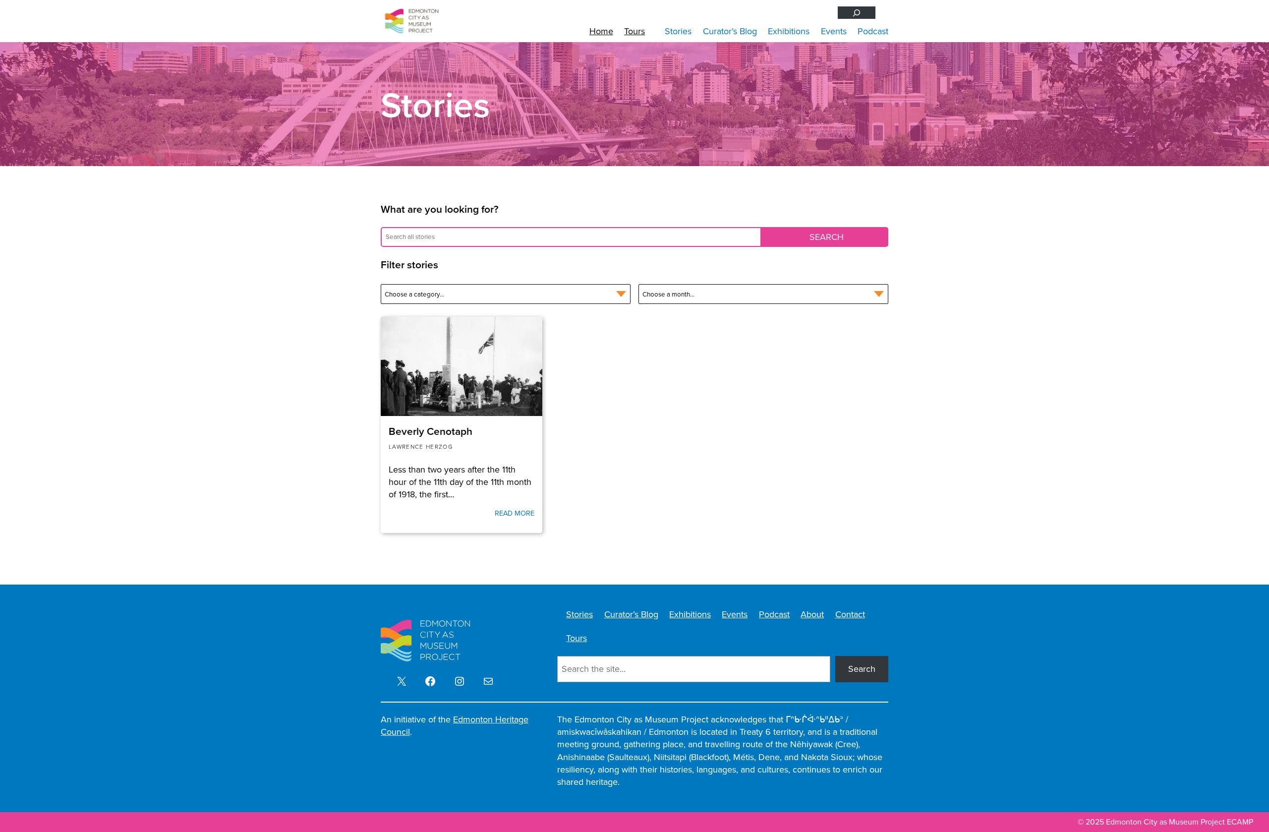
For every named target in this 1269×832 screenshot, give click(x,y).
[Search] (856, 12)
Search (861, 668)
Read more (514, 513)
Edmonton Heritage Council (454, 725)
